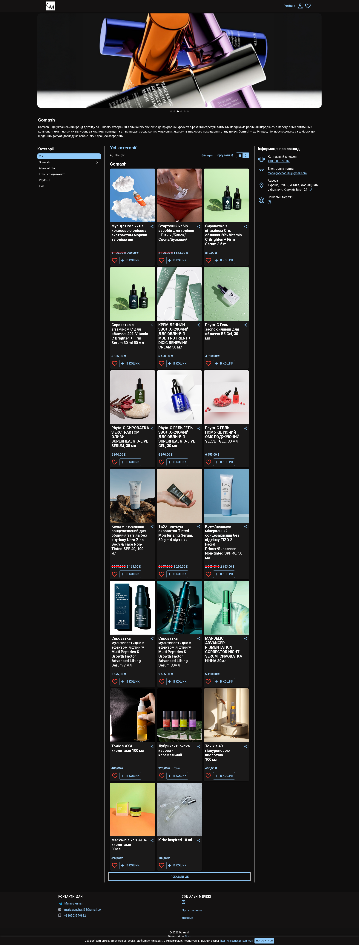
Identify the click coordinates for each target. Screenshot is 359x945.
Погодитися (264, 940)
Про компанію (192, 910)
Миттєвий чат (73, 903)
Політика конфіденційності (236, 940)
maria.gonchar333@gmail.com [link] (287, 173)
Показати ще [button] (180, 876)
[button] (69, 156)
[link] (269, 202)
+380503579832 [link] (279, 161)
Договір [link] (187, 918)
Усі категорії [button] (123, 147)
